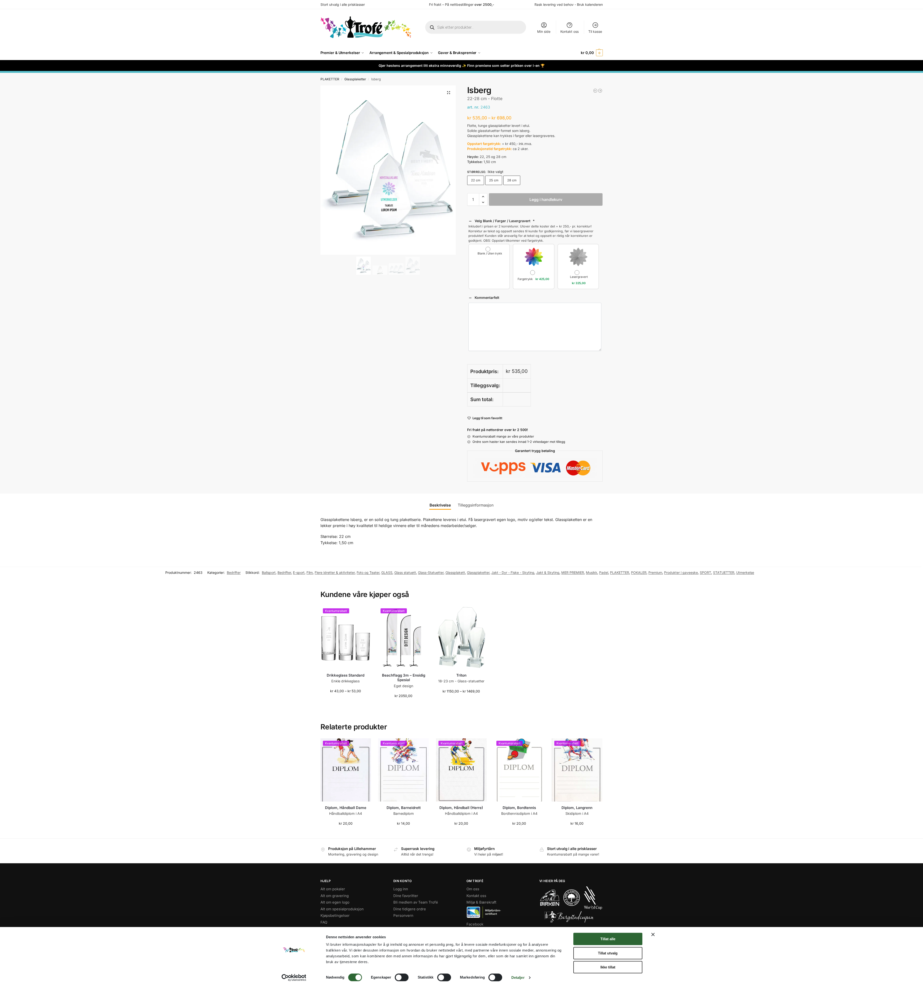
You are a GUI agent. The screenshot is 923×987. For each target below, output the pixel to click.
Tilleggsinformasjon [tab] (475, 505)
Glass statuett (405, 572)
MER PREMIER (572, 572)
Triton (461, 675)
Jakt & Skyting (547, 572)
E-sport (299, 572)
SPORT (705, 572)
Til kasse (595, 31)
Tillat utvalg (608, 953)
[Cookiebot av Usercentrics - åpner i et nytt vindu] (294, 977)
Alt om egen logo (334, 902)
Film (309, 572)
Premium (655, 572)
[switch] (402, 977)
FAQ (323, 922)
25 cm (493, 180)
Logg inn (400, 889)
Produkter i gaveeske (681, 572)
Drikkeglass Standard (345, 675)
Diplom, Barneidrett (404, 807)
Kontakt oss (569, 31)
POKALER (638, 572)
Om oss (472, 889)
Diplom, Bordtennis (519, 807)
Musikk (591, 572)
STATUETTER (723, 572)
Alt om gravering (334, 895)
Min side (543, 31)
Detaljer (518, 977)
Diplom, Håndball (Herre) (461, 807)
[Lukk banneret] (653, 934)
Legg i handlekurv (545, 199)
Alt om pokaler (332, 889)
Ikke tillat (607, 967)
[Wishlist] (363, 613)
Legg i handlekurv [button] (403, 706)
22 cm (475, 180)
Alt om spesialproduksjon (342, 908)
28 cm (511, 180)
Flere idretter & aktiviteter (335, 572)
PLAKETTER (329, 79)
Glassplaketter (355, 79)
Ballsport (269, 572)
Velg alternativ (346, 701)
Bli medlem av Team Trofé (415, 902)
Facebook (474, 924)
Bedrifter (234, 572)
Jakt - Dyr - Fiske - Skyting (512, 572)
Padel (603, 572)
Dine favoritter (405, 895)
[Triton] (461, 637)
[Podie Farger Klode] (600, 90)
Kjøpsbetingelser (335, 915)
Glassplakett (455, 572)
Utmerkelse (745, 572)
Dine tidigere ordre (409, 908)
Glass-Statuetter (431, 572)
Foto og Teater (368, 572)
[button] (592, 53)
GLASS (386, 572)
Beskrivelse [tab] (440, 505)
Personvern (403, 915)
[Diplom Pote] (595, 90)
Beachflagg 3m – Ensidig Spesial (403, 677)
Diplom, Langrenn (577, 807)
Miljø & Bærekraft (481, 902)
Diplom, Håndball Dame (345, 807)
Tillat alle (607, 939)
